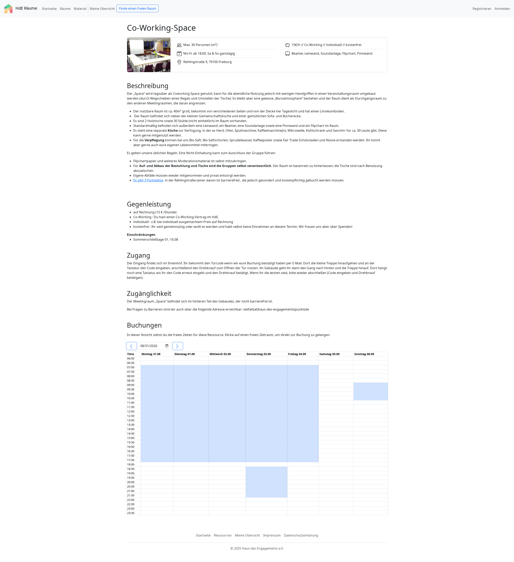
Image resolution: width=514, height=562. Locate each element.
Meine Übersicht (103, 8)
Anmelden (502, 8)
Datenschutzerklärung (301, 535)
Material (80, 8)
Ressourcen (223, 535)
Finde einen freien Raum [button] (137, 8)
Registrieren (482, 8)
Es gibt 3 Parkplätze (148, 180)
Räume (65, 8)
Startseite (50, 8)
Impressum (272, 535)
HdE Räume (25, 8)
